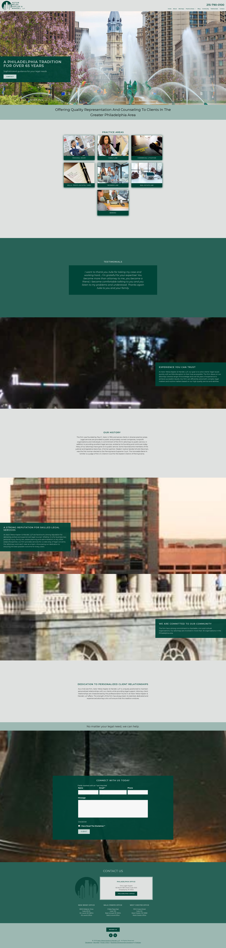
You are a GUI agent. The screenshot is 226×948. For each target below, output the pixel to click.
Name (80, 788)
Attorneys (181, 8)
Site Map (96, 942)
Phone (130, 788)
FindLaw (138, 942)
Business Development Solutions (122, 942)
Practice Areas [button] (190, 8)
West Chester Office (139, 915)
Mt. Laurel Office (86, 915)
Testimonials (214, 8)
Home (169, 8)
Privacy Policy (105, 942)
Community (205, 8)
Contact (222, 8)
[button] (69, 280)
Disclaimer (82, 822)
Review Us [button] (113, 929)
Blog (199, 8)
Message (82, 798)
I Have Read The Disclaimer (93, 826)
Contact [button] (10, 76)
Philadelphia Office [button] (126, 893)
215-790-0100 (215, 4)
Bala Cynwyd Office (113, 915)
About (175, 8)
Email (102, 788)
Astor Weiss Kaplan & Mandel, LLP (108, 940)
